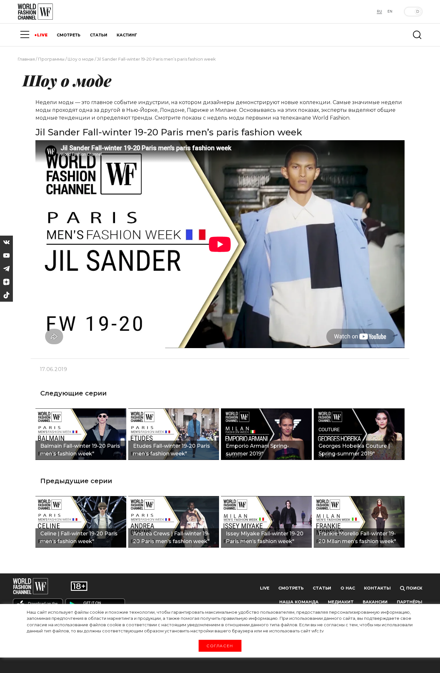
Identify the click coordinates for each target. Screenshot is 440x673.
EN (389, 11)
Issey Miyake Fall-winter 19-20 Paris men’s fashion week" (264, 537)
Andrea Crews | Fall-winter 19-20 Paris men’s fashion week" (171, 537)
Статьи (322, 588)
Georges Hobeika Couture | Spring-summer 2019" (354, 450)
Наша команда (299, 602)
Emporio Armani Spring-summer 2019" (257, 450)
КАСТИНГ (127, 35)
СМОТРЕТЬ (69, 35)
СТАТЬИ (98, 35)
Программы (51, 59)
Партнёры (409, 602)
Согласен (220, 645)
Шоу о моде (81, 59)
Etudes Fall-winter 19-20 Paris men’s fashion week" (171, 450)
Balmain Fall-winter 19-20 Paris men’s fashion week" (80, 450)
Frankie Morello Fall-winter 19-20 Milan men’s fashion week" (357, 537)
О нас (347, 588)
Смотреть (290, 588)
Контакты (377, 588)
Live (264, 588)
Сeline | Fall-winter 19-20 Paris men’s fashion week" (79, 537)
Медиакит (341, 602)
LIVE (42, 35)
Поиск (413, 588)
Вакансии (375, 602)
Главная (26, 59)
